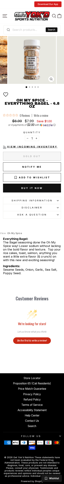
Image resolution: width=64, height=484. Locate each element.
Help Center (32, 415)
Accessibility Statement (32, 410)
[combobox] (32, 29)
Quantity (32, 132)
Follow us (31, 436)
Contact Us (32, 420)
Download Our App (48, 4)
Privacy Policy (32, 394)
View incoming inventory (32, 146)
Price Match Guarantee (32, 388)
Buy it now (32, 188)
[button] (5, 94)
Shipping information (32, 200)
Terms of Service (32, 405)
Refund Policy (32, 399)
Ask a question (32, 214)
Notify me (32, 166)
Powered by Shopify (32, 481)
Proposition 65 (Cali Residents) (32, 383)
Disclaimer (32, 207)
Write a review (41, 115)
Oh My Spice (11, 233)
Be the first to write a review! (32, 340)
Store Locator (32, 378)
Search (51, 29)
